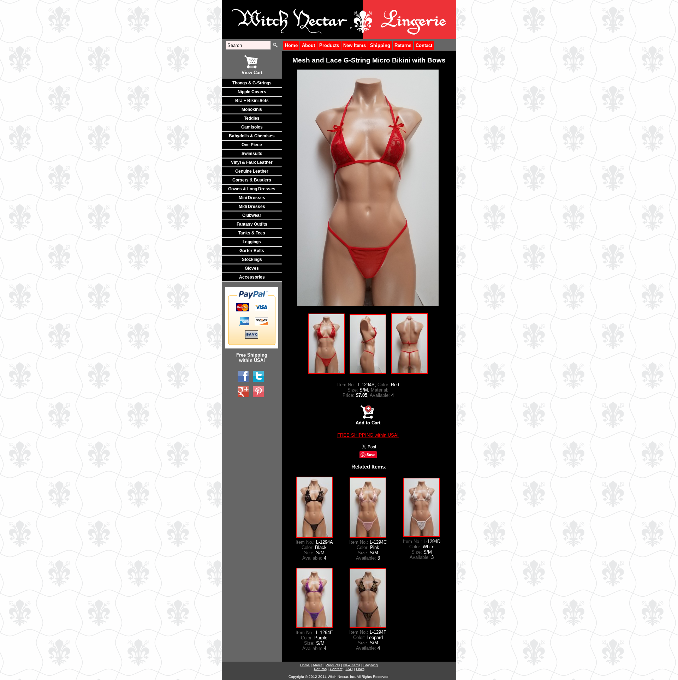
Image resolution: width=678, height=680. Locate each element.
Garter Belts (251, 251)
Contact (424, 45)
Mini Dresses (252, 198)
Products (329, 45)
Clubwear (251, 215)
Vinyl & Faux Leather (252, 162)
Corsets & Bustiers (251, 180)
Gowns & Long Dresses (251, 189)
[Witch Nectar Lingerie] (243, 391)
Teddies (252, 118)
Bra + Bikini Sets (252, 101)
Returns (402, 45)
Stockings (252, 259)
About (308, 45)
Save (371, 454)
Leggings (252, 242)
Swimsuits (252, 153)
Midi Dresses (252, 206)
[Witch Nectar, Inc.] (243, 376)
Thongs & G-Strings (252, 83)
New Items (354, 45)
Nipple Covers (252, 92)
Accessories (252, 277)
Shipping (380, 45)
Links (360, 669)
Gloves (252, 268)
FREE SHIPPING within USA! (368, 435)
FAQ (349, 669)
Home (291, 45)
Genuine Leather (251, 171)
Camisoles (252, 127)
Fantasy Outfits (252, 224)
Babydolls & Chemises (252, 136)
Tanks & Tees (251, 233)
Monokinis (252, 109)
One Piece (252, 145)
